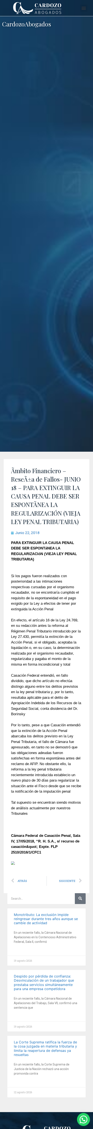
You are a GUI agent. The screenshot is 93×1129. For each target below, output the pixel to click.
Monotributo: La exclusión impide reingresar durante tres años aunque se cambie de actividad (46, 918)
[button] (83, 8)
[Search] (80, 898)
